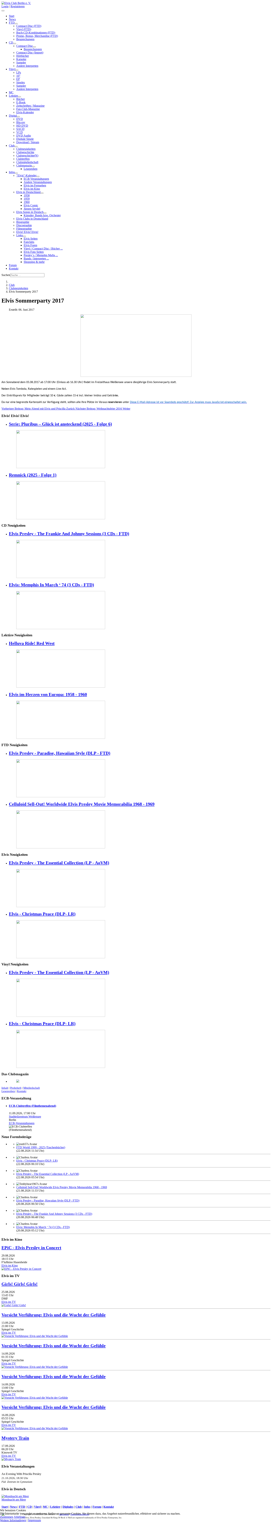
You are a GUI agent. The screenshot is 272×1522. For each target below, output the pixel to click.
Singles (20, 82)
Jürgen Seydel (32, 208)
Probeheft (15, 1087)
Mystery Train (15, 1438)
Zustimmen (6, 1516)
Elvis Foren (30, 245)
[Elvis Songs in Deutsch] (44, 213)
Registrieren (18, 6)
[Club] (16, 146)
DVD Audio (23, 135)
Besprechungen (25, 39)
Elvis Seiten (31, 238)
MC (11, 92)
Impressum (34, 1520)
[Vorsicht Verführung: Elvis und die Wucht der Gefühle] (34, 1336)
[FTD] (16, 23)
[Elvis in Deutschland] (42, 193)
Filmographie (24, 228)
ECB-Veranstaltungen (21, 1123)
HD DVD (22, 125)
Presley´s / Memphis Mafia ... (41, 255)
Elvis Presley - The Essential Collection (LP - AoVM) (59, 862)
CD (11, 42)
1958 (27, 195)
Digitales (68, 1506)
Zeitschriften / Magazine (30, 105)
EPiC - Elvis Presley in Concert (31, 1247)
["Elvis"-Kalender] (37, 176)
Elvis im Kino (32, 188)
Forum (13, 265)
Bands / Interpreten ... (36, 258)
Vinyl (12, 69)
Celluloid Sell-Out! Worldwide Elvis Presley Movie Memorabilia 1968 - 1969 (82, 804)
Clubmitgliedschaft (27, 162)
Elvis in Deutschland (28, 192)
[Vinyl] (16, 70)
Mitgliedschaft (31, 1087)
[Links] (24, 236)
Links (19, 235)
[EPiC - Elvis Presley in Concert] (21, 1268)
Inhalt (4, 1087)
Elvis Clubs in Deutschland (32, 218)
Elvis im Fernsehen (35, 185)
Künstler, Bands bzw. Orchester (42, 215)
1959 (27, 198)
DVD (19, 119)
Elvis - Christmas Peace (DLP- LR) (42, 914)
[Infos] (16, 173)
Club (12, 145)
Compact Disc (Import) (29, 52)
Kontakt (13, 268)
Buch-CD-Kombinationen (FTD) (35, 32)
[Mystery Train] (11, 1459)
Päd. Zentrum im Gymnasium (16, 1481)
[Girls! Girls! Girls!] (13, 1305)
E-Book (21, 102)
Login (5, 6)
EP (18, 79)
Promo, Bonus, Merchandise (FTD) (37, 35)
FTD (12, 22)
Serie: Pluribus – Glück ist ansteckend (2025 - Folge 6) (60, 424)
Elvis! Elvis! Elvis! (27, 232)
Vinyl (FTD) (23, 29)
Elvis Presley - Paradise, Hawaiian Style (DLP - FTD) (59, 753)
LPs (18, 72)
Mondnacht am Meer (13, 1499)
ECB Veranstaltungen (36, 178)
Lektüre (13, 95)
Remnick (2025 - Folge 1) (32, 475)
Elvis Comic (31, 205)
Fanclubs (29, 241)
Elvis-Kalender (25, 112)
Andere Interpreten (27, 65)
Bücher (20, 99)
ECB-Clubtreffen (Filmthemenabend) (32, 1105)
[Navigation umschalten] (2, 10)
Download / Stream (27, 142)
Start (11, 16)
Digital (13, 115)
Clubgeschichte (25, 152)
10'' (18, 75)
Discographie (24, 225)
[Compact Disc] (34, 46)
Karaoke (21, 59)
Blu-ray (20, 122)
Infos (12, 172)
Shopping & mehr (34, 261)
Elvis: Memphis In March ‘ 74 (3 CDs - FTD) (51, 584)
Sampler (21, 62)
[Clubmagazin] (33, 166)
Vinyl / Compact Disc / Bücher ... (43, 248)
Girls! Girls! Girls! (19, 1284)
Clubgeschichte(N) (27, 155)
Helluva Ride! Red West (32, 643)
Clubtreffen (23, 158)
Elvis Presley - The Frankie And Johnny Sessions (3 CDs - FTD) (69, 533)
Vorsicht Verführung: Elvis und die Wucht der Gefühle (53, 1314)
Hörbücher (22, 55)
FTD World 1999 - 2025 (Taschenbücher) (40, 1147)
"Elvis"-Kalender (26, 175)
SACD (20, 129)
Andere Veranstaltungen (38, 182)
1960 (27, 202)
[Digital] (18, 116)
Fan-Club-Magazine (28, 109)
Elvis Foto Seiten (34, 251)
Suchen (5, 275)
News (12, 19)
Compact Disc (24, 45)
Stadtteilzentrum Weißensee (25, 1116)
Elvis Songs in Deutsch (29, 212)
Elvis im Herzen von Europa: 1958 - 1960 (48, 694)
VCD (19, 132)
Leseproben (30, 168)
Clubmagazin (24, 165)
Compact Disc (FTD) (28, 26)
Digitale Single (25, 138)
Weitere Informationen (13, 1520)
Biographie (22, 222)
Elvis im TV (8, 1301)
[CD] (14, 43)
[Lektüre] (19, 96)
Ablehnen (19, 1516)
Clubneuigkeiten (26, 148)
